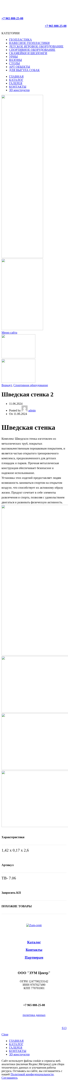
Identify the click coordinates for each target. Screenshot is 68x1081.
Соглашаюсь (10, 1077)
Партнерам (34, 957)
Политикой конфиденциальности (32, 1074)
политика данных (34, 1015)
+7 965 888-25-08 (12, 18)
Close (5, 1034)
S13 (64, 1028)
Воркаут (7, 385)
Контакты (34, 950)
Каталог (34, 942)
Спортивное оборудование (30, 385)
